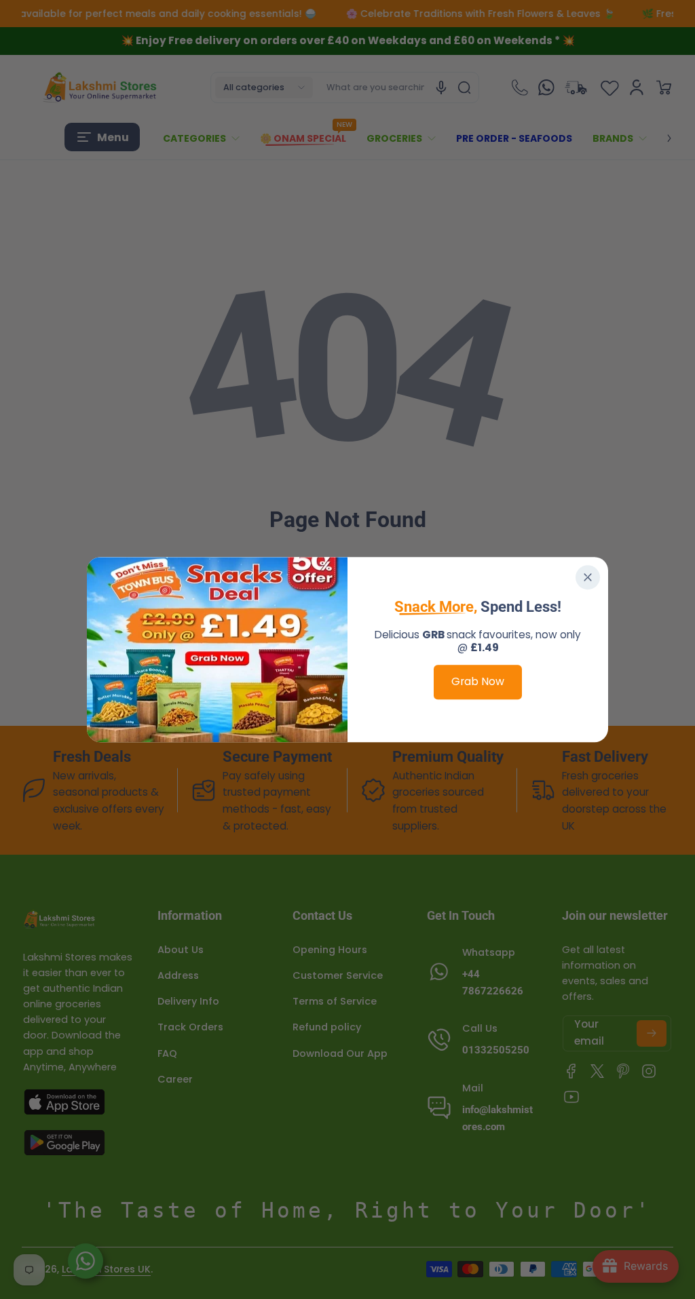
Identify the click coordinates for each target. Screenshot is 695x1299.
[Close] (588, 577)
